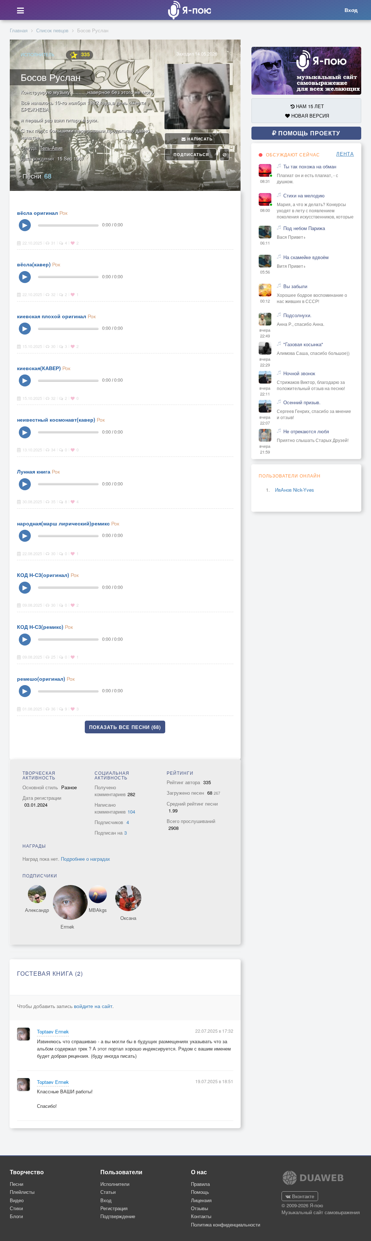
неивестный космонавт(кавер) (56, 419)
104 (131, 811)
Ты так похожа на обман (309, 166)
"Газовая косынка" (303, 344)
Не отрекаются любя (306, 431)
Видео (17, 1200)
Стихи (16, 1208)
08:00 (265, 210)
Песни (36, 175)
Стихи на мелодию (304, 195)
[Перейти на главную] (187, 10)
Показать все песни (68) (125, 727)
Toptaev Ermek (53, 1031)
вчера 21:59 (264, 449)
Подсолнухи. (297, 315)
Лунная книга (33, 471)
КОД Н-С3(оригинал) (43, 574)
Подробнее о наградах (85, 858)
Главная (19, 30)
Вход (106, 1200)
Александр (37, 910)
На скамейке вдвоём (306, 257)
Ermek (67, 926)
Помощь (200, 1191)
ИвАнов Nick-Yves (294, 489)
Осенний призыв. (302, 402)
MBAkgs (98, 910)
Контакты (201, 1216)
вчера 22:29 (264, 362)
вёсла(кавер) (34, 264)
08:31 (265, 181)
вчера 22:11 (264, 391)
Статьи (108, 1191)
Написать (199, 139)
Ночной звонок (299, 373)
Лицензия (201, 1200)
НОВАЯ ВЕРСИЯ (309, 115)
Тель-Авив (51, 147)
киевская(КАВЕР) (39, 368)
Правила (200, 1183)
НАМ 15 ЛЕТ (309, 106)
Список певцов (52, 30)
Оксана (128, 918)
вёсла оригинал (37, 212)
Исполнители (114, 1183)
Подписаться (190, 154)
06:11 (265, 243)
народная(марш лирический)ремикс (63, 523)
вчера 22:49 (264, 333)
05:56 (265, 272)
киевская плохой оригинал (51, 316)
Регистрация (114, 1208)
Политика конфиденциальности (225, 1224)
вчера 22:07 (264, 420)
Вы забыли (295, 286)
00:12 (265, 301)
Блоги (16, 1216)
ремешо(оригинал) (41, 678)
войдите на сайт (93, 1005)
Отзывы (199, 1208)
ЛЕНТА (345, 154)
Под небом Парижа (304, 228)
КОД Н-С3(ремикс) (40, 626)
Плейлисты (22, 1191)
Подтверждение (117, 1216)
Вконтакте (302, 1196)
